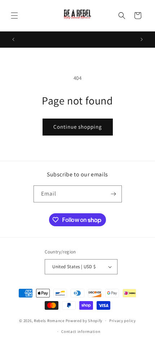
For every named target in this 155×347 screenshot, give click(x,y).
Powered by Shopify (84, 320)
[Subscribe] (113, 193)
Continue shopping (77, 126)
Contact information (80, 331)
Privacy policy (122, 320)
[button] (14, 15)
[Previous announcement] (13, 39)
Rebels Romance (49, 320)
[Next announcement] (142, 39)
